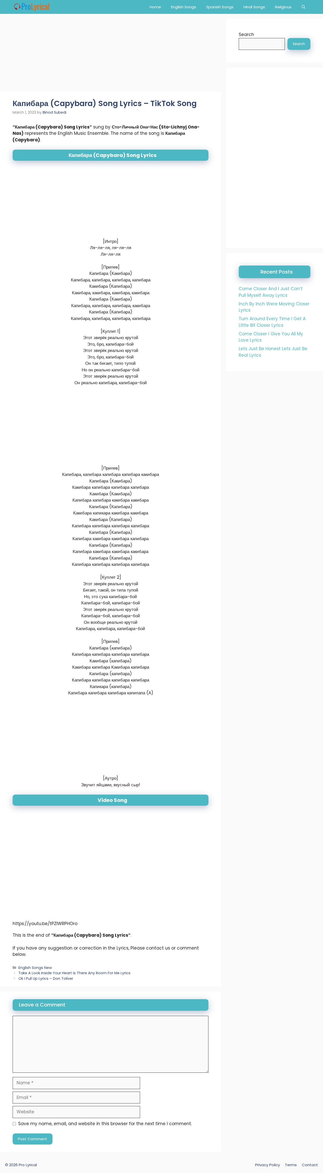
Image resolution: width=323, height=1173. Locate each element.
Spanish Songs (219, 7)
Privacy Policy (267, 1164)
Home (155, 7)
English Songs (183, 7)
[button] (303, 7)
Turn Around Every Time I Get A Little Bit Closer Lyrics (272, 322)
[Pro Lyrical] (31, 7)
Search (246, 34)
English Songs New (35, 967)
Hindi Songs (254, 7)
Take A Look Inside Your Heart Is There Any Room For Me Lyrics (74, 972)
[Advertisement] (110, 54)
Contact (310, 1164)
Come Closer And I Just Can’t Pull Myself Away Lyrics (271, 292)
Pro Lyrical (28, 1164)
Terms (291, 1164)
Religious (283, 7)
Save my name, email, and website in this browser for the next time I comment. (105, 1124)
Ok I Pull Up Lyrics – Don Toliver (45, 978)
